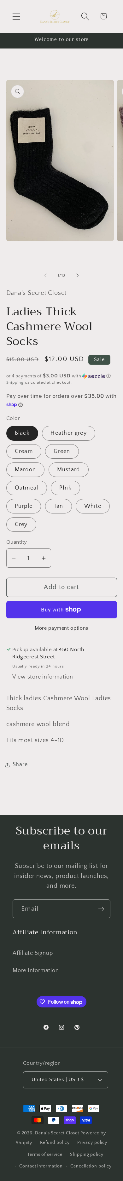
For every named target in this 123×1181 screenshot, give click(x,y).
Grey (21, 524)
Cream (24, 451)
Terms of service (44, 1154)
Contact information (40, 1166)
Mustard (68, 470)
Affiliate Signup (33, 953)
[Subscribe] (101, 909)
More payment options (61, 628)
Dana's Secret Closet (57, 1133)
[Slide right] (78, 275)
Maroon (25, 470)
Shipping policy (86, 1154)
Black (22, 433)
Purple (24, 506)
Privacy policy (92, 1142)
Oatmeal (26, 488)
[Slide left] (45, 275)
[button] (16, 16)
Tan (58, 506)
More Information (36, 970)
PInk (65, 488)
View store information (42, 677)
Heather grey (68, 433)
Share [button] (20, 764)
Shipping (15, 382)
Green (62, 451)
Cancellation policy (90, 1166)
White (93, 506)
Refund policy (55, 1142)
